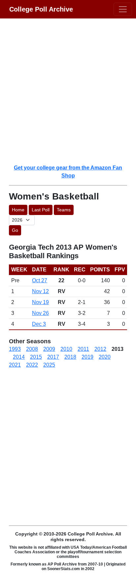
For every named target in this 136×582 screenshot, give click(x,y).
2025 (49, 365)
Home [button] (18, 209)
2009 (49, 349)
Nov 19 (40, 302)
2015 (36, 357)
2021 (15, 365)
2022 (32, 365)
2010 (66, 349)
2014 (19, 357)
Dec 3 (39, 324)
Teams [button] (64, 209)
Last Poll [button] (41, 209)
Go (15, 230)
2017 (53, 357)
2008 (32, 349)
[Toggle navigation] (123, 9)
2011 (83, 349)
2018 (70, 357)
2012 (100, 349)
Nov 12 (40, 291)
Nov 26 (40, 313)
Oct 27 (39, 280)
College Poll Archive (41, 9)
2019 (87, 357)
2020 (105, 357)
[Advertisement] (68, 91)
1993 (15, 349)
